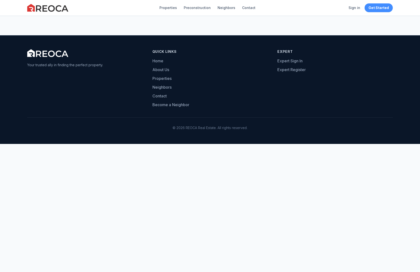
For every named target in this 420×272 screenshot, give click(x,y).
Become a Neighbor (170, 104)
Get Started (378, 8)
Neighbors (226, 8)
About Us (160, 69)
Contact (248, 8)
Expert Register (291, 69)
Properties (168, 8)
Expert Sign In (290, 60)
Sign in (354, 8)
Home (157, 60)
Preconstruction (197, 8)
